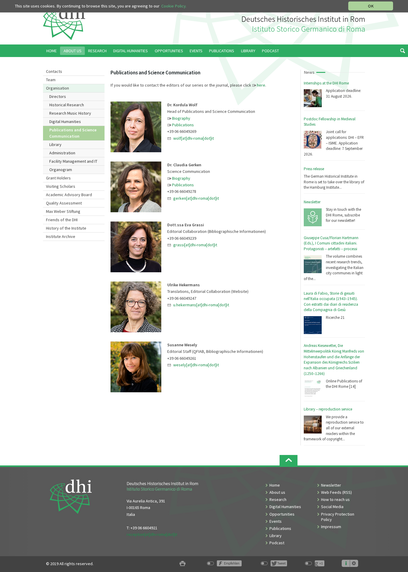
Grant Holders (58, 178)
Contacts (54, 71)
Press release (314, 168)
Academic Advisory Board (69, 194)
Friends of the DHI (62, 219)
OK (371, 6)
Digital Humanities (65, 121)
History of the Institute (66, 228)
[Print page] (182, 563)
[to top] (288, 460)
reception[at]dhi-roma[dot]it (152, 534)
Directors (57, 96)
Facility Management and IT (73, 161)
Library (55, 144)
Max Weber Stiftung (63, 211)
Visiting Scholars (60, 186)
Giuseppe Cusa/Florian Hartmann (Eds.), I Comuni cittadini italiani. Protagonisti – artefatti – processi (331, 243)
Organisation (57, 88)
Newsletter (312, 201)
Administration (62, 153)
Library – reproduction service (328, 409)
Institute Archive (60, 236)
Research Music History (70, 113)
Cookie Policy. (173, 6)
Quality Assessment (64, 203)
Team (51, 79)
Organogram (60, 169)
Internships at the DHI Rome (326, 83)
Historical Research (66, 104)
